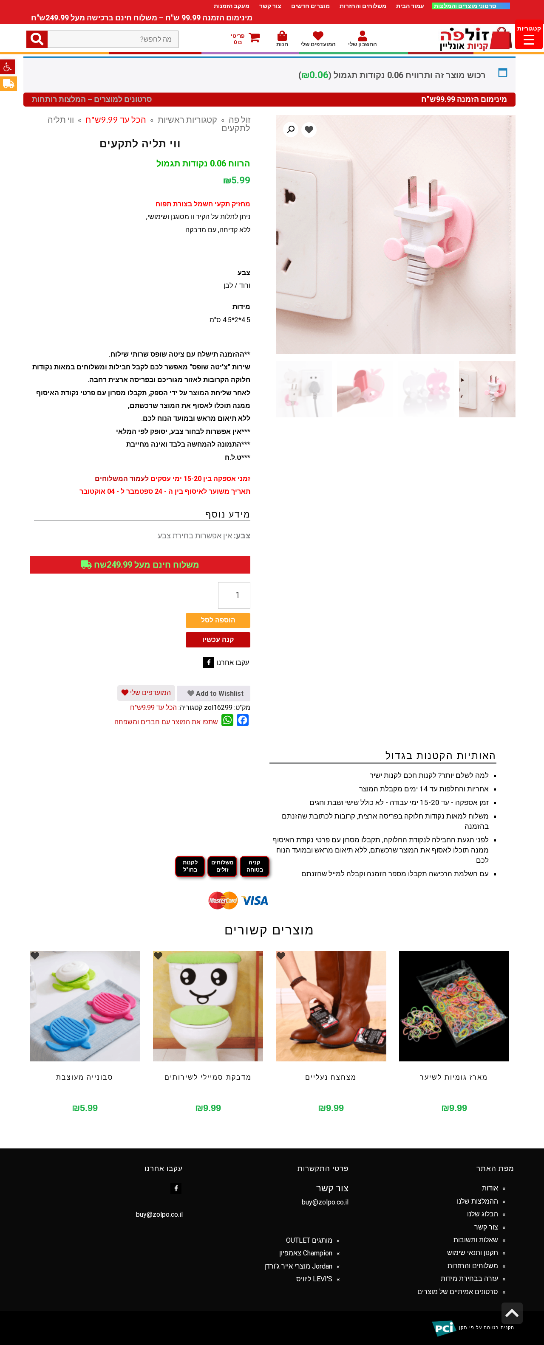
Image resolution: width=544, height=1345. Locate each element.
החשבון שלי (362, 44)
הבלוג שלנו (482, 1214)
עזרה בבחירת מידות (469, 1279)
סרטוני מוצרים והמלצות (466, 6)
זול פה (239, 119)
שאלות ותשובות (475, 1240)
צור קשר (270, 6)
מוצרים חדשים (310, 6)
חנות (282, 44)
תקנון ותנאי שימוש (472, 1253)
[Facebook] (208, 662)
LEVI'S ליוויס (314, 1279)
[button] (7, 66)
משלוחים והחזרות (363, 6)
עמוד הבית (410, 6)
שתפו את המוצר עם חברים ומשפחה (166, 722)
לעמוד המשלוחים (122, 479)
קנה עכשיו (218, 640)
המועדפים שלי (318, 44)
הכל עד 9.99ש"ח (115, 119)
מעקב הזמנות (231, 6)
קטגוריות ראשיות (187, 119)
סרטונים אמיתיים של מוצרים (457, 1292)
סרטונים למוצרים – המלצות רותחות (92, 99)
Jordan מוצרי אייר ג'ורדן (298, 1266)
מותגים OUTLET (309, 1240)
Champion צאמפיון (305, 1253)
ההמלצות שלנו (477, 1201)
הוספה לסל (218, 620)
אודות (490, 1188)
